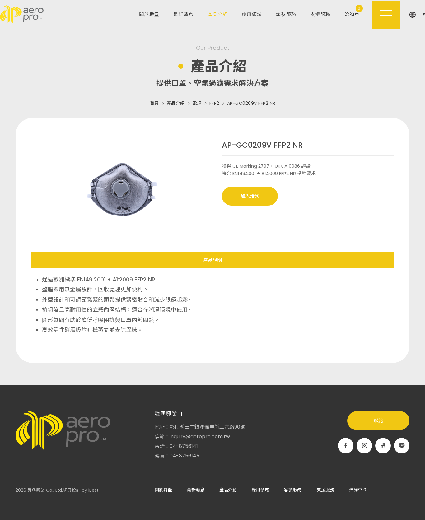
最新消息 (183, 14)
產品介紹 (218, 14)
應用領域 (252, 14)
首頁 (154, 103)
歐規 (197, 103)
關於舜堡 (149, 14)
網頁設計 (71, 490)
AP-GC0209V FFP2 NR (251, 103)
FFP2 (214, 103)
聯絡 (378, 420)
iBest (93, 490)
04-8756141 (184, 446)
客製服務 (286, 14)
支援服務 (320, 14)
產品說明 (212, 260)
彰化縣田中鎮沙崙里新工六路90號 (207, 427)
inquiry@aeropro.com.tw (200, 436)
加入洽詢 (250, 196)
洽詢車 (352, 12)
